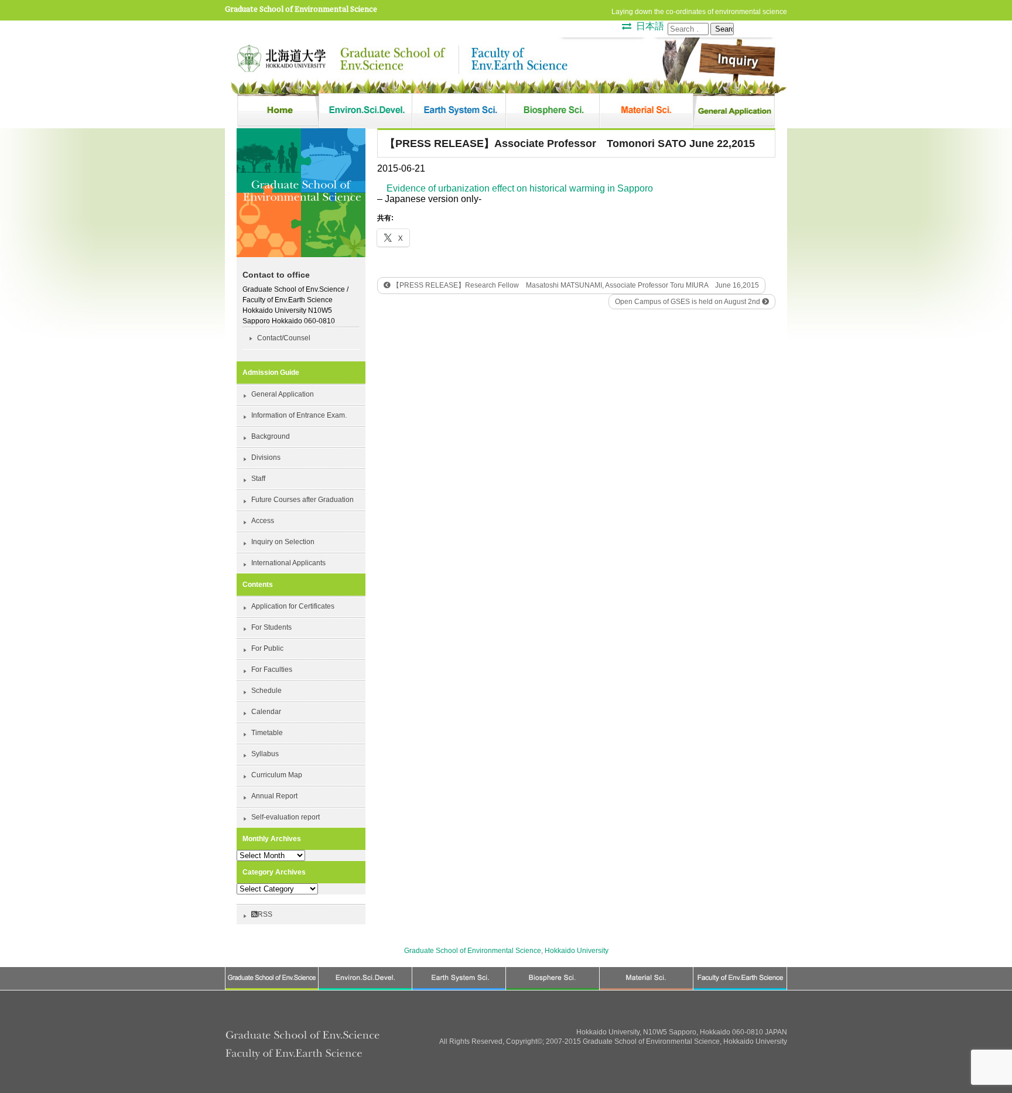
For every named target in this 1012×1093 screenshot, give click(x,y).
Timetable (267, 733)
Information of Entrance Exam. (299, 415)
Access (262, 521)
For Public (267, 648)
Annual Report (274, 796)
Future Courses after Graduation (302, 500)
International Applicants (288, 563)
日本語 (650, 26)
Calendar (266, 712)
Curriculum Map (276, 775)
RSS (265, 914)
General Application (282, 394)
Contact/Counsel (283, 338)
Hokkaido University (576, 951)
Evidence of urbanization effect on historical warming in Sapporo (520, 188)
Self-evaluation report (285, 817)
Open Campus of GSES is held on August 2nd (688, 302)
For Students (271, 627)
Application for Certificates (292, 606)
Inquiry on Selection (282, 542)
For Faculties (271, 669)
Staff (258, 478)
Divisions (266, 457)
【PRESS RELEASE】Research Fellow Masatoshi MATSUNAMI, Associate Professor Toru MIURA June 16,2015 (575, 285)
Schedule (266, 690)
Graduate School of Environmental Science (301, 9)
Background (270, 436)
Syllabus (265, 754)
